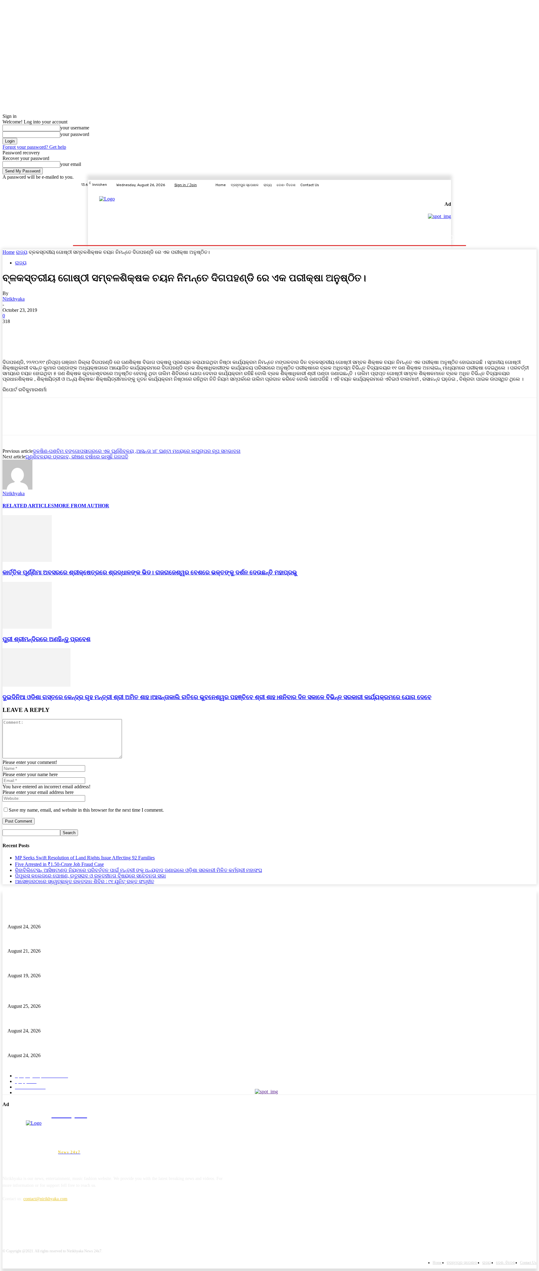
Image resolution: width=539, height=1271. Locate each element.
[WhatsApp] (80, 331)
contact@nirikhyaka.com (45, 1198)
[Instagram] (432, 185)
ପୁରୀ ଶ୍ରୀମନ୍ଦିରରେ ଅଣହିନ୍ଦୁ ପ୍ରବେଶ (46, 639)
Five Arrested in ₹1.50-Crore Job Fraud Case (59, 864)
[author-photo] (17, 488)
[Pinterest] (57, 331)
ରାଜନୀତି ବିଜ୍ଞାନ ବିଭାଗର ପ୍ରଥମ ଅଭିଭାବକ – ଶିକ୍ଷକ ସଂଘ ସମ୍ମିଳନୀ (65, 965)
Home (8, 252)
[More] (103, 330)
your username (74, 127)
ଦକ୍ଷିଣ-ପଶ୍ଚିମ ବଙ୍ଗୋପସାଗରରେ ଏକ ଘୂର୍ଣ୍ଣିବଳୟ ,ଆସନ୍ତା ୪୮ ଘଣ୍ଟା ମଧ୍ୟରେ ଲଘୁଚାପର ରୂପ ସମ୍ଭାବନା (136, 451)
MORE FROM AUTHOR (81, 505)
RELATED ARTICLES (28, 505)
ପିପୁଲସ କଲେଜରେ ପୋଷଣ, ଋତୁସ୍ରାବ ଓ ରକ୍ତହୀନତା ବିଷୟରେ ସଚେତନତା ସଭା (90, 875)
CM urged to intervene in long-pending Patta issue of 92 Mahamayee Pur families (79, 941)
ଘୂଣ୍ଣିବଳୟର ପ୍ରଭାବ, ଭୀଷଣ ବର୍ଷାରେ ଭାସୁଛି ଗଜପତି (76, 456)
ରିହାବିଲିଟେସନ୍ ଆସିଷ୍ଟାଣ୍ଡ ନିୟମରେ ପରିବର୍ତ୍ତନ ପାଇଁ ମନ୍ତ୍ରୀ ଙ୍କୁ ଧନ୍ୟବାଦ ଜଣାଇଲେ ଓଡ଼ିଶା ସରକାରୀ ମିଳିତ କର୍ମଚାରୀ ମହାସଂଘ (138, 870)
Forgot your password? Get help (34, 147)
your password (74, 134)
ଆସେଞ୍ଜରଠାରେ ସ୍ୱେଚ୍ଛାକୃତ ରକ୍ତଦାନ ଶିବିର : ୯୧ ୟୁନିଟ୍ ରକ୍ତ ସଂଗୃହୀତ (84, 881)
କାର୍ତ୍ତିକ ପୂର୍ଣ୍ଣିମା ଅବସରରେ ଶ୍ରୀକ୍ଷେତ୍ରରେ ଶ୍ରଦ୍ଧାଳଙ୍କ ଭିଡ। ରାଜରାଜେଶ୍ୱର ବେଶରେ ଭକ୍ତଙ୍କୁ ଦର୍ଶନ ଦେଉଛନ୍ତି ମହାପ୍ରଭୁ (149, 572)
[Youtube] (455, 185)
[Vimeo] (447, 185)
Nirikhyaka (13, 299)
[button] (451, 237)
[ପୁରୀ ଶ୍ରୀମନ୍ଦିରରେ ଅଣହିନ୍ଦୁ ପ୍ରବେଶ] (27, 627)
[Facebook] (425, 185)
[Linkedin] (40, 1227)
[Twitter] (440, 185)
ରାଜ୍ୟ (21, 252)
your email (70, 164)
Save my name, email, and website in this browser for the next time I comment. (86, 810)
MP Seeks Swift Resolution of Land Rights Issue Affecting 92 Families (85, 857)
